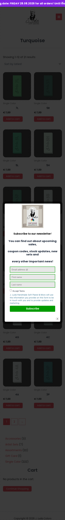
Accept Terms (19, 291)
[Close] (62, 2)
